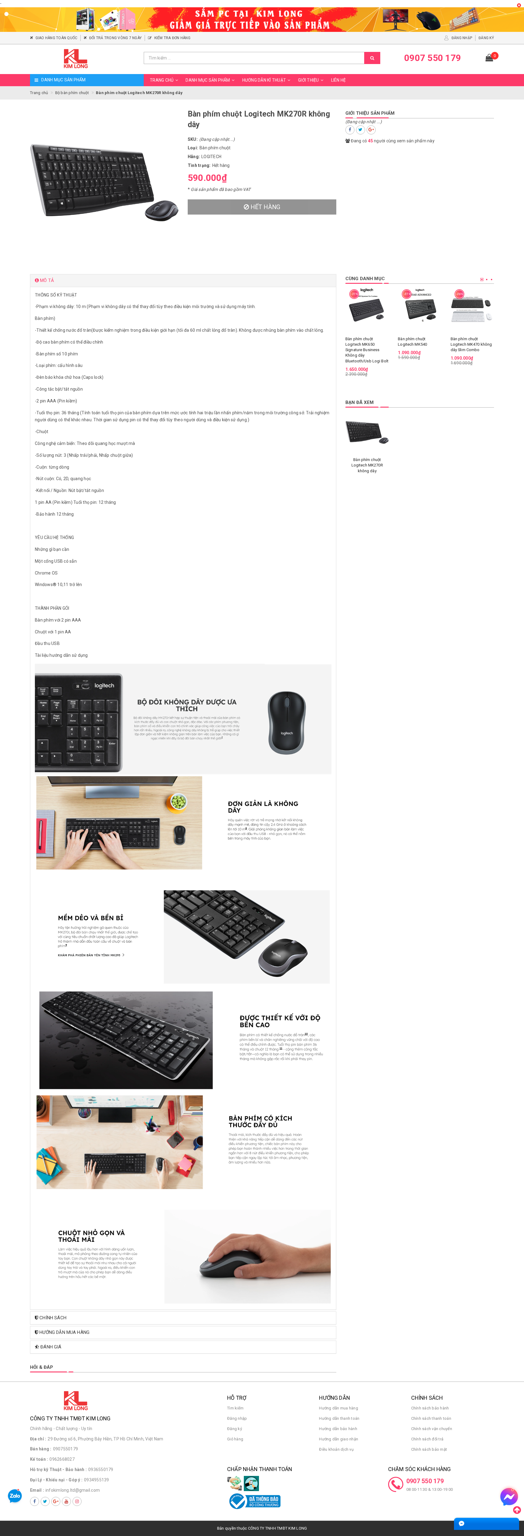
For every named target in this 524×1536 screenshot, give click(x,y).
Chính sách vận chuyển (431, 1428)
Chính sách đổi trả (427, 1439)
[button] (183, 280)
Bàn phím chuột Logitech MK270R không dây (367, 465)
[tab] (183, 280)
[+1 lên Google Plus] (371, 129)
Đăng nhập (237, 1418)
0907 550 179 (425, 1481)
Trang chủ (161, 80)
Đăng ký (234, 1428)
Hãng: (194, 156)
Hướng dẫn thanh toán (339, 1418)
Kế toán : (39, 1459)
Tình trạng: (199, 165)
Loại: (193, 147)
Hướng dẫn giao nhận (338, 1439)
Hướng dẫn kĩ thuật (264, 80)
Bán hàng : (41, 1448)
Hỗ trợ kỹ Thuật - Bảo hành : (58, 1469)
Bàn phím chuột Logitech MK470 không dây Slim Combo (471, 344)
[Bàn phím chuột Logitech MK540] (419, 308)
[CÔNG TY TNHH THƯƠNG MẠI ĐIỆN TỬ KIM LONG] (84, 59)
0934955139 (96, 1479)
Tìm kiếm (235, 1408)
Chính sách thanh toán (431, 1418)
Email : (37, 1490)
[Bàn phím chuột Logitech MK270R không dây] (367, 432)
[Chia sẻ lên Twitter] (360, 129)
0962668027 (62, 1459)
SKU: (193, 139)
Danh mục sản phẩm (208, 80)
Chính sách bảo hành (430, 1408)
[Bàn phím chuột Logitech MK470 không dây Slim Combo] (472, 308)
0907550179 (65, 1448)
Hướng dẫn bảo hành (338, 1428)
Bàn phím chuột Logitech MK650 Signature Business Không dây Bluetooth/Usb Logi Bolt (366, 350)
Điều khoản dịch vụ (336, 1449)
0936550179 (100, 1469)
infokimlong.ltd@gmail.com (72, 1490)
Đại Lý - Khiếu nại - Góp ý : (56, 1479)
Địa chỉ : (38, 1438)
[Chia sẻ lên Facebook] (349, 129)
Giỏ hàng (235, 1439)
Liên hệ (338, 80)
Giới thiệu (308, 80)
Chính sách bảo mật (429, 1449)
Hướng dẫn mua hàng (338, 1408)
